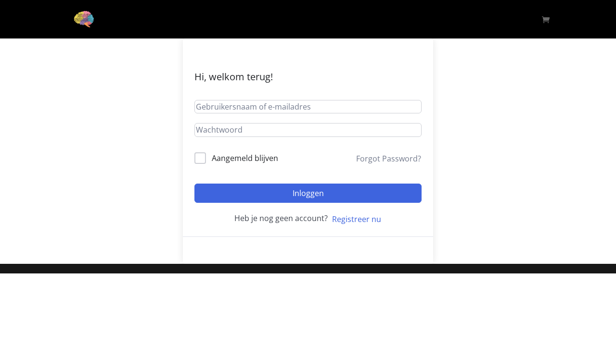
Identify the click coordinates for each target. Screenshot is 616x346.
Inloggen (308, 193)
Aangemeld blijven (245, 158)
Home (521, 20)
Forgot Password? (388, 158)
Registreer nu (356, 219)
